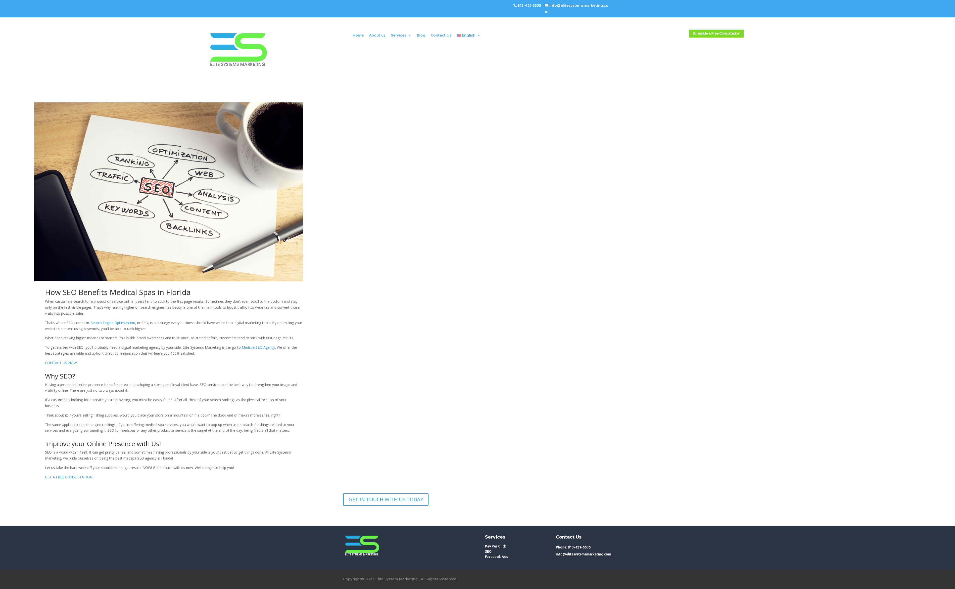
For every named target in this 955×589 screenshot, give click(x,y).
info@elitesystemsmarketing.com (583, 554)
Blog (421, 36)
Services (398, 36)
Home (358, 36)
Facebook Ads (496, 557)
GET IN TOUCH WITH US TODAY (386, 499)
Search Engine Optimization (113, 322)
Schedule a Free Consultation (716, 33)
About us (377, 36)
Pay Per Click (495, 546)
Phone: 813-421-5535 (573, 547)
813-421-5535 (529, 5)
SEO (488, 551)
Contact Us (441, 36)
